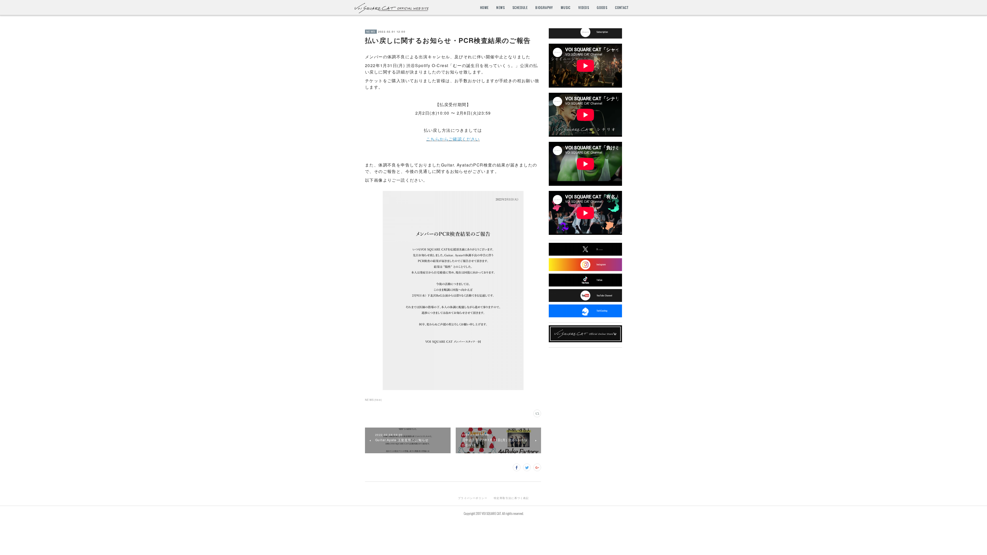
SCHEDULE (520, 7)
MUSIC (566, 7)
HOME (484, 7)
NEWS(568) (373, 400)
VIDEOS (583, 7)
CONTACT (621, 7)
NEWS (500, 7)
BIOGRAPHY (544, 7)
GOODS (602, 7)
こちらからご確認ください (453, 139)
